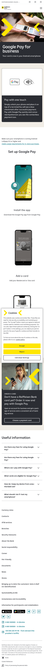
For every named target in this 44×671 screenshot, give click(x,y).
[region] (22, 335)
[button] (41, 8)
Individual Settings (22, 358)
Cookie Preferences (7, 661)
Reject (22, 352)
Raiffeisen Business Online (10, 2)
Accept (22, 346)
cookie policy (20, 340)
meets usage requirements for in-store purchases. (20, 144)
